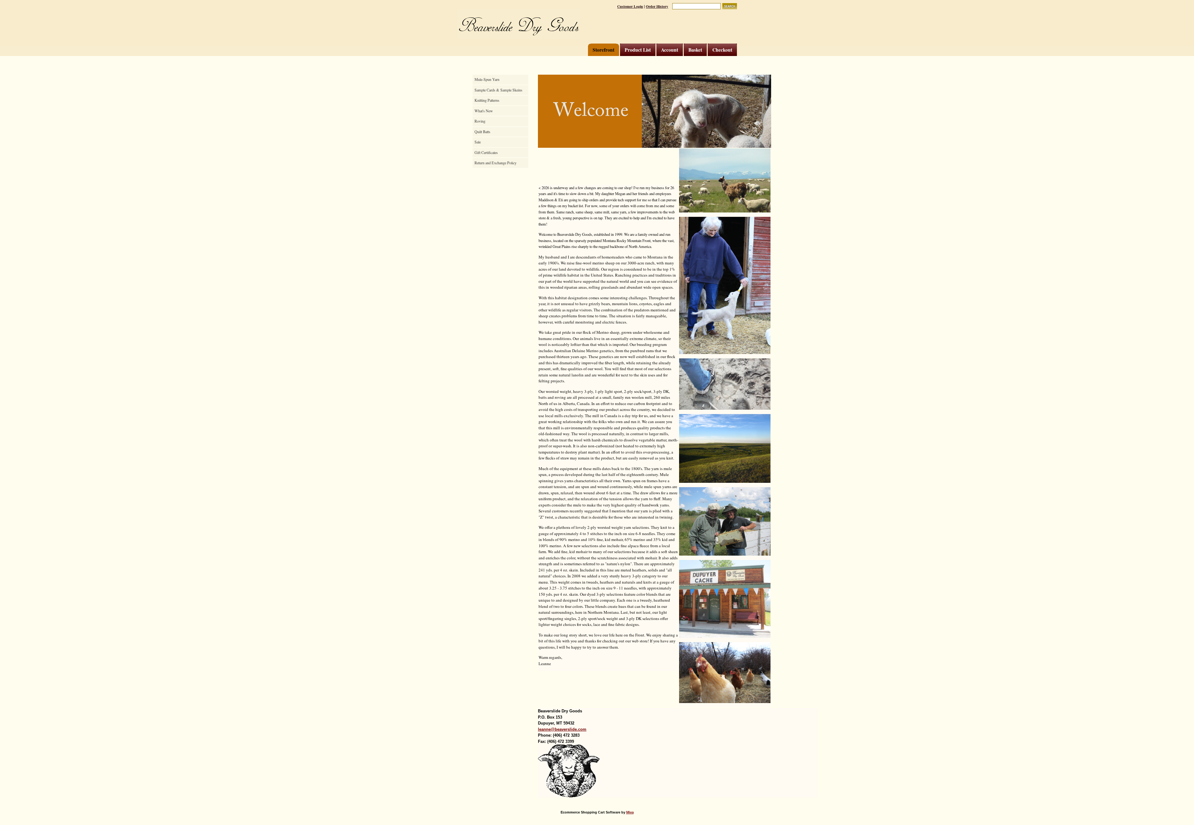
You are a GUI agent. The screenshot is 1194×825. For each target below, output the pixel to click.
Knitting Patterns (486, 100)
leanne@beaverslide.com (562, 729)
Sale (477, 141)
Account (669, 49)
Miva (630, 812)
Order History (657, 6)
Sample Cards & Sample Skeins (498, 89)
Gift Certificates (486, 152)
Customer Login (630, 6)
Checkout (722, 49)
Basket (695, 49)
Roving (479, 121)
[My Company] (518, 24)
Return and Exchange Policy (495, 162)
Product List (638, 49)
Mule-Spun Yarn (486, 79)
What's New (483, 110)
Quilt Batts (482, 131)
